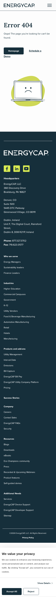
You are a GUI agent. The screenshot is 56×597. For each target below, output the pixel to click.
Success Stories (11, 398)
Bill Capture (9, 371)
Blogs (6, 444)
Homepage (13, 51)
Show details (43, 583)
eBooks (7, 455)
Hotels (7, 333)
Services (8, 499)
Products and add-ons (15, 349)
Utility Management (13, 354)
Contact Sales (10, 417)
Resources (9, 439)
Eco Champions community (17, 461)
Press (6, 466)
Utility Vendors (11, 311)
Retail (6, 327)
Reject (31, 591)
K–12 (6, 305)
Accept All (11, 591)
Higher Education (12, 288)
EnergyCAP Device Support (17, 504)
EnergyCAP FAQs (12, 423)
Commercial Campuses (15, 294)
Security (8, 428)
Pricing (7, 387)
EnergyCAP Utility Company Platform (21, 382)
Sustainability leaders (14, 267)
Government (10, 300)
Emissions (8, 365)
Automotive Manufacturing (16, 322)
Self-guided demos (13, 483)
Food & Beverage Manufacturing (19, 316)
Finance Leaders (12, 273)
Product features (12, 477)
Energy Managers (12, 262)
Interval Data (10, 360)
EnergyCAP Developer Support (19, 510)
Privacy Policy (28, 537)
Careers (7, 412)
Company (8, 406)
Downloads (9, 450)
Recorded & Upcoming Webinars (19, 472)
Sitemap (7, 515)
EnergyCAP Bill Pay (13, 376)
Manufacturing (10, 338)
